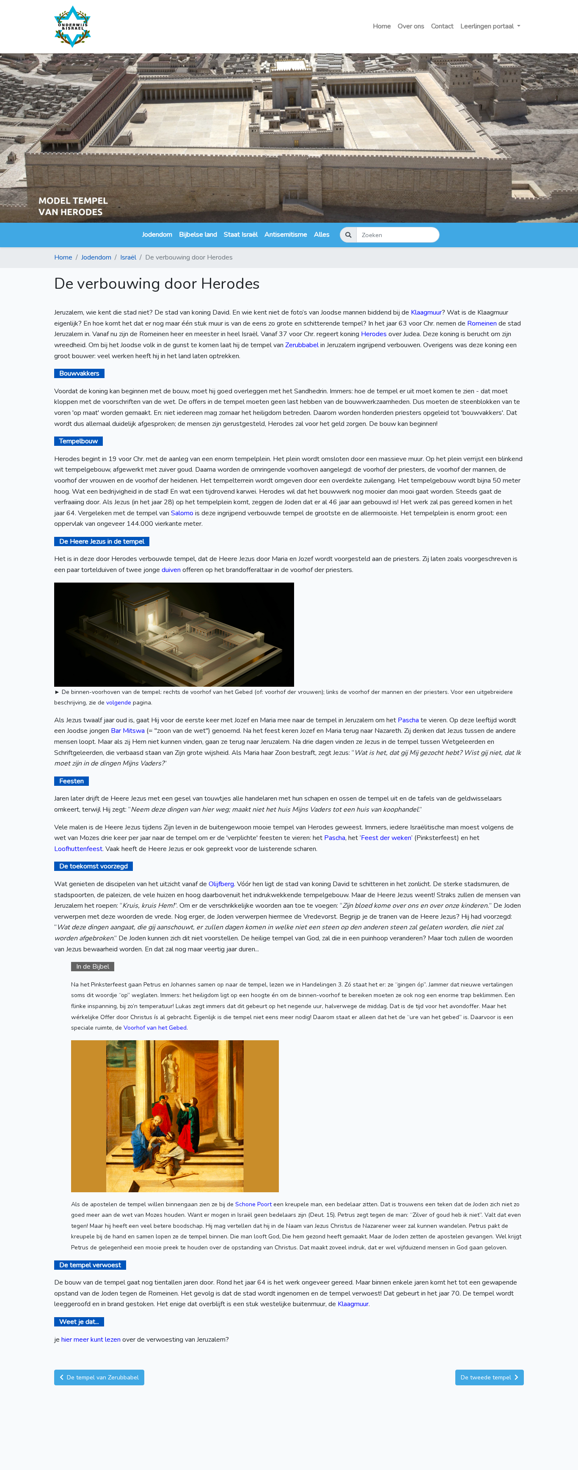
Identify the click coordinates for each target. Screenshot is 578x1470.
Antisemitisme (285, 234)
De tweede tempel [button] (487, 1377)
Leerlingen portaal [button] (487, 26)
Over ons (411, 26)
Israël (128, 257)
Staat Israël (241, 234)
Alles (322, 234)
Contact (442, 26)
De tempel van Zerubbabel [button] (102, 1377)
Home (382, 26)
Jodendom (157, 234)
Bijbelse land (198, 234)
